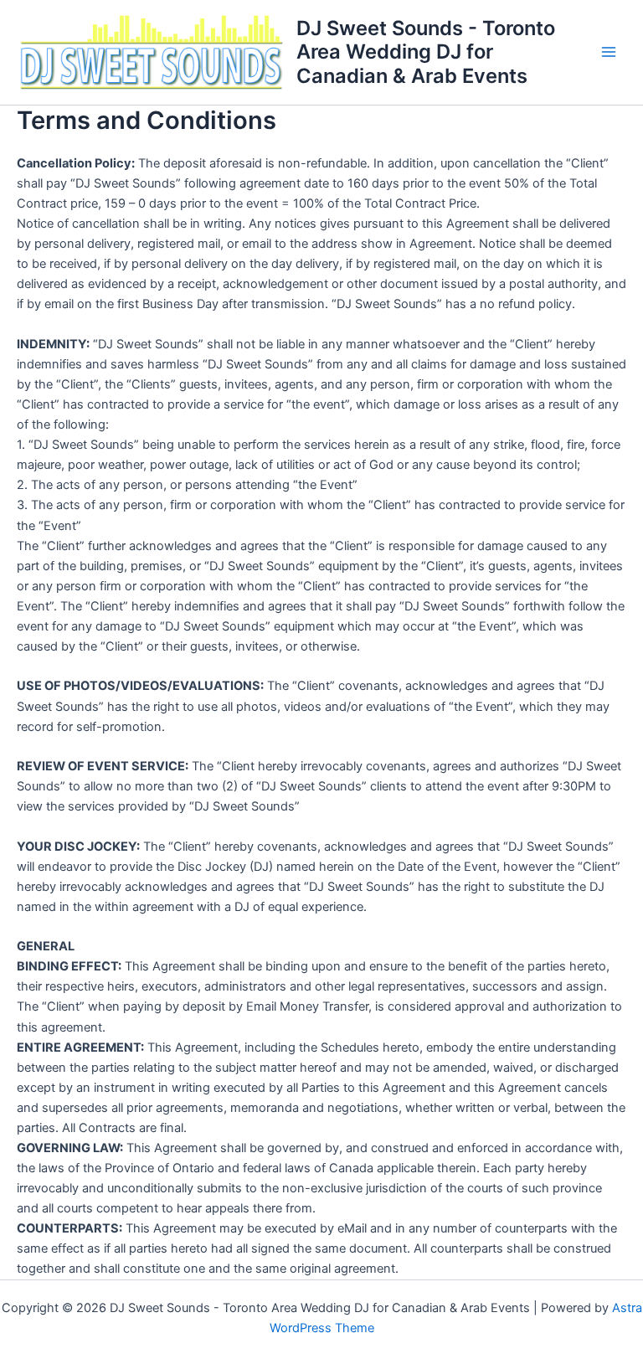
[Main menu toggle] (608, 52)
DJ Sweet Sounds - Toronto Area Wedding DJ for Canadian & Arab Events (425, 52)
